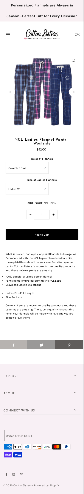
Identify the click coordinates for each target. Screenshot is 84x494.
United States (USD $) (19, 436)
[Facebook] (6, 475)
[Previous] (10, 92)
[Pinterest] (21, 475)
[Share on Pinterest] (69, 344)
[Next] (73, 92)
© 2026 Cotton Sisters (17, 485)
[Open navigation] (13, 34)
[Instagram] (13, 475)
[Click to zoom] (73, 60)
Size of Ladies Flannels (42, 180)
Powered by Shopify (46, 485)
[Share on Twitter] (41, 344)
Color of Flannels (42, 159)
